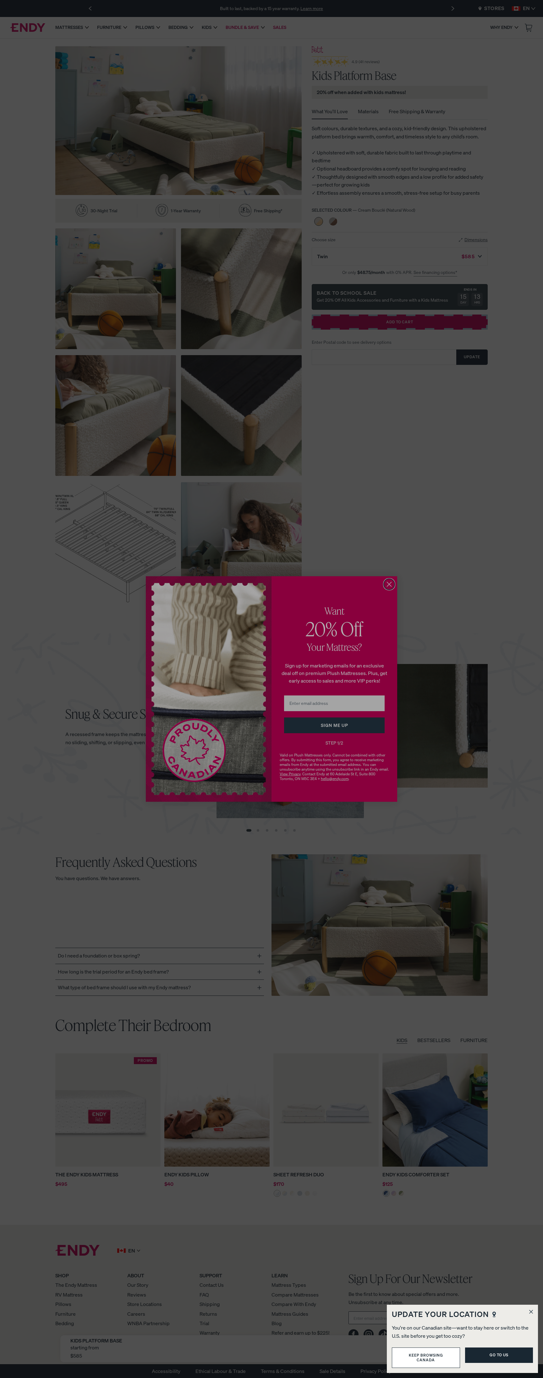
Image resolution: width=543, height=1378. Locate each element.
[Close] (531, 1311)
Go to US (499, 1355)
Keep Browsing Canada (426, 1357)
